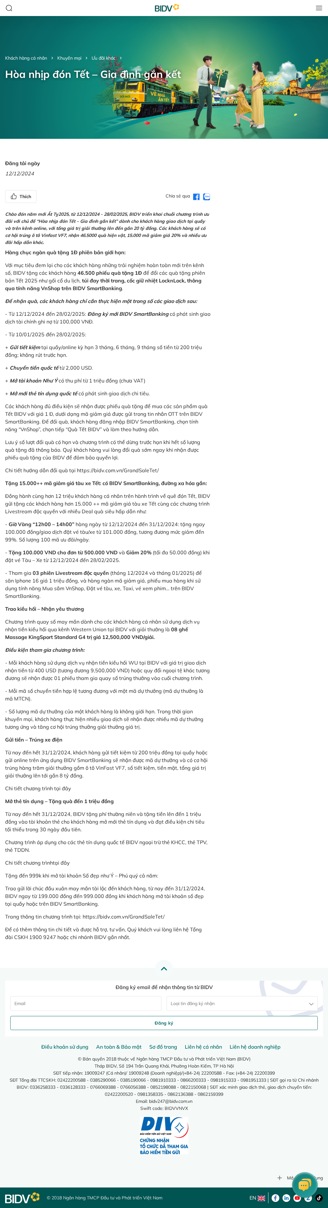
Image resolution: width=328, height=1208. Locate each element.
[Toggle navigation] (319, 8)
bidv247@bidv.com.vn (171, 1101)
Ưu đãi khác (104, 58)
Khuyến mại (69, 58)
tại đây (62, 788)
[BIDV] (22, 1198)
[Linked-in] (286, 1197)
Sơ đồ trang (163, 1047)
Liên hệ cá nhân (203, 1047)
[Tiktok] (319, 1197)
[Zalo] (308, 1197)
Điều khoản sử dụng (64, 1047)
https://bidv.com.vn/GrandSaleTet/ (118, 470)
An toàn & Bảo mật (119, 1047)
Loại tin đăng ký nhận (193, 1003)
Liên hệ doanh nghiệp (255, 1047)
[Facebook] (275, 1197)
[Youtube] (297, 1197)
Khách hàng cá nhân (26, 58)
